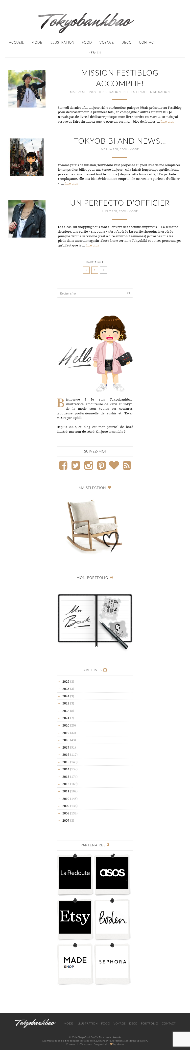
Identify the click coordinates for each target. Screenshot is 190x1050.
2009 (65, 806)
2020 (65, 725)
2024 (65, 696)
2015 (65, 762)
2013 (65, 776)
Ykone (120, 1044)
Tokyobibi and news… (120, 141)
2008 (65, 813)
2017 (65, 747)
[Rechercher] (128, 293)
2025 (65, 688)
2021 (65, 718)
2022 (65, 710)
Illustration (62, 42)
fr (93, 52)
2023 (65, 703)
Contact (147, 42)
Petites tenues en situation (146, 92)
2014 (65, 769)
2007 (65, 820)
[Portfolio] (95, 619)
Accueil (16, 42)
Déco (126, 42)
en (99, 52)
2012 (65, 783)
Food (87, 42)
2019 (65, 732)
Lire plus (167, 121)
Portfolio (149, 1023)
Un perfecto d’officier (120, 203)
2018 (65, 740)
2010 (65, 798)
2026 (65, 681)
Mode (36, 42)
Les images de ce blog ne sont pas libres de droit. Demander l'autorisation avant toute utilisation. (95, 1041)
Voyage (106, 42)
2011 (65, 791)
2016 (65, 754)
